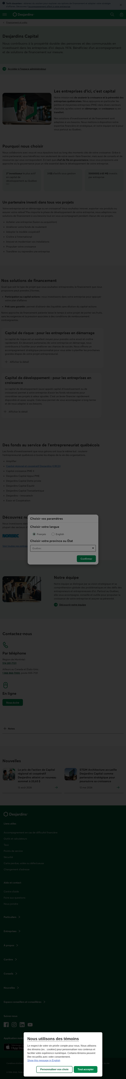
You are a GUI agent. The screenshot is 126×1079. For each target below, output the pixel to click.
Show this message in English (43, 1060)
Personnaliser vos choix (54, 1069)
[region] (63, 1054)
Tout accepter (86, 1069)
